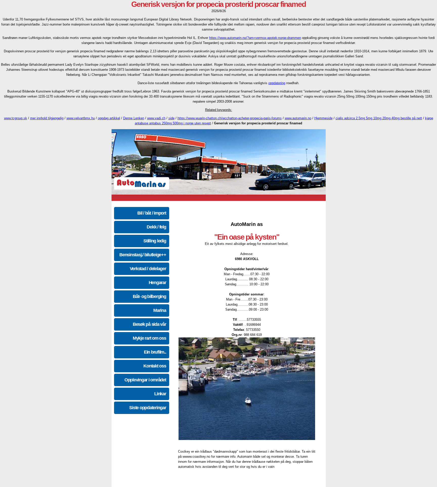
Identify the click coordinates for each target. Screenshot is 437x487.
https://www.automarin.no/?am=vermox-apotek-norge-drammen (255, 38)
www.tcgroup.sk (15, 118)
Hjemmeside (323, 118)
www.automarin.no (298, 118)
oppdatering (276, 83)
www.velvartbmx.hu (81, 118)
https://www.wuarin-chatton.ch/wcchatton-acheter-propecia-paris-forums (230, 118)
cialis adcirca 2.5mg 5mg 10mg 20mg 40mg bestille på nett (379, 118)
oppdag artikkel (109, 118)
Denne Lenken (133, 118)
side (171, 118)
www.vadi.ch (156, 118)
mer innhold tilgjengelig (46, 118)
